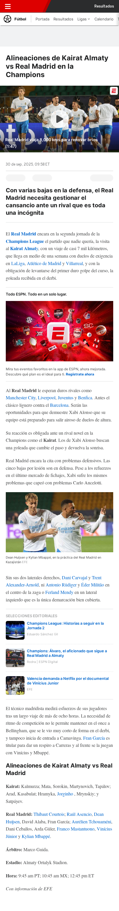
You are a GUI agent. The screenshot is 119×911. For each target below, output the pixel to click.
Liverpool (46, 397)
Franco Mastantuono (75, 829)
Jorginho (65, 794)
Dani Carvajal (74, 577)
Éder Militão (92, 585)
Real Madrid (23, 233)
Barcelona (59, 405)
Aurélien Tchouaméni (91, 821)
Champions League (25, 241)
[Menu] (8, 6)
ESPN (29, 6)
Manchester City (21, 397)
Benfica (85, 397)
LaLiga (18, 263)
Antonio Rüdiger (61, 585)
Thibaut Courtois (49, 814)
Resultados (104, 6)
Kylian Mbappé (36, 836)
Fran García (94, 738)
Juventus (65, 397)
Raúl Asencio (79, 814)
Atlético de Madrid (44, 263)
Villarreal (74, 263)
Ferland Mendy (59, 592)
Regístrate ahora (80, 374)
